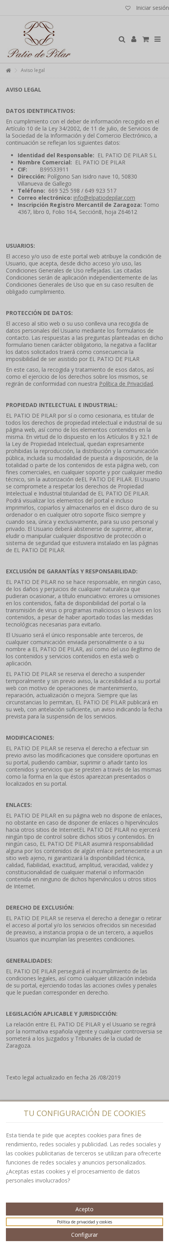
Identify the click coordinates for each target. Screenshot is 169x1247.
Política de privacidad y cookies (84, 1222)
